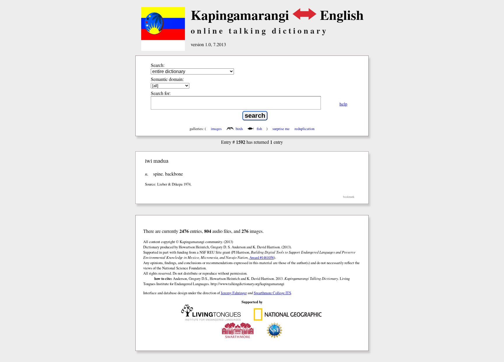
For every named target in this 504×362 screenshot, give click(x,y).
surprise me (281, 128)
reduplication (304, 128)
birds (239, 128)
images (216, 128)
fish (259, 128)
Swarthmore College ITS (272, 292)
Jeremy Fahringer (234, 292)
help (343, 104)
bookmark (348, 197)
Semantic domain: (167, 79)
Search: (157, 65)
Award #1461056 (261, 257)
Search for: (161, 93)
